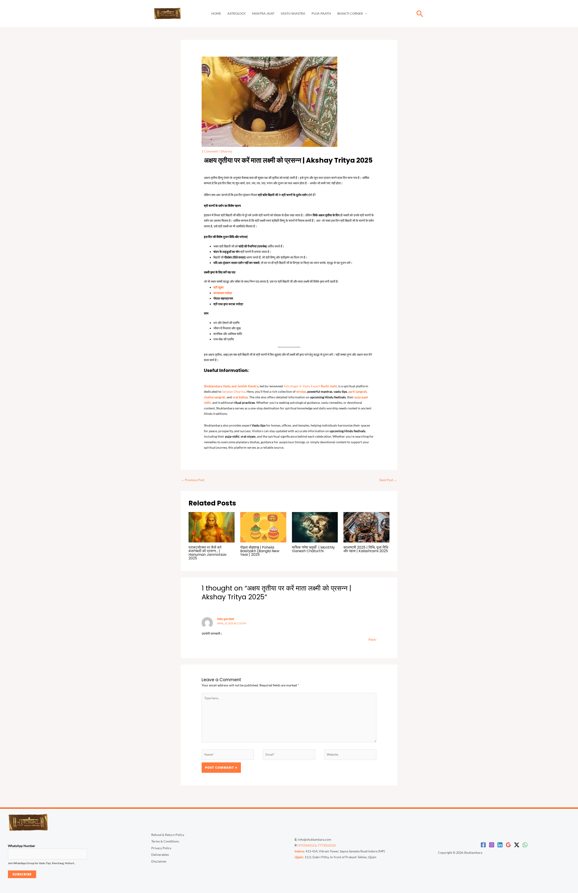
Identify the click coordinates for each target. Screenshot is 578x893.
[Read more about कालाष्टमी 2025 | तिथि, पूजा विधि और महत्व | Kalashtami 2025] (366, 527)
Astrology (236, 13)
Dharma (226, 151)
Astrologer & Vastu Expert (310, 386)
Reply (372, 639)
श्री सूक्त (218, 287)
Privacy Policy (161, 848)
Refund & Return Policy (167, 835)
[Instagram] (491, 845)
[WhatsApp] (525, 845)
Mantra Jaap (263, 13)
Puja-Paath (321, 13)
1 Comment (210, 151)
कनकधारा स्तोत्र (222, 293)
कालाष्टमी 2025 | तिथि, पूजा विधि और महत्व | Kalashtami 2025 (365, 549)
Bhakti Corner (350, 13)
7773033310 (327, 845)
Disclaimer (159, 861)
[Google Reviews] (508, 845)
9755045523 (307, 845)
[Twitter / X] (517, 845)
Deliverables (160, 854)
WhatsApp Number (21, 846)
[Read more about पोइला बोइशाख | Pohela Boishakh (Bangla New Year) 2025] (263, 527)
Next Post (388, 480)
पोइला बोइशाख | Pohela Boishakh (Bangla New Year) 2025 (259, 551)
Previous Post (192, 480)
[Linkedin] (500, 845)
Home (216, 13)
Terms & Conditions (165, 841)
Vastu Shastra (293, 13)
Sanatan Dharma (233, 391)
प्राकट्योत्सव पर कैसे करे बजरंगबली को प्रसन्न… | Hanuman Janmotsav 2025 (208, 553)
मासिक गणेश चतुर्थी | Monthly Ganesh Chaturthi (313, 549)
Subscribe (22, 874)
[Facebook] (483, 845)
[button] (419, 13)
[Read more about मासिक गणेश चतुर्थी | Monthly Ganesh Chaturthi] (315, 527)
